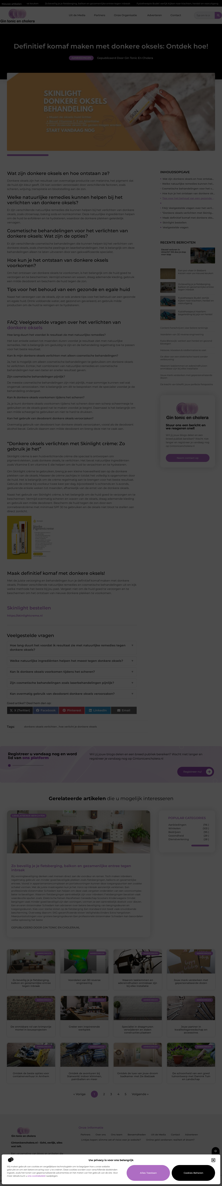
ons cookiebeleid (36, 1176)
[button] (213, 1160)
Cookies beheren (193, 1172)
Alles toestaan (148, 1172)
